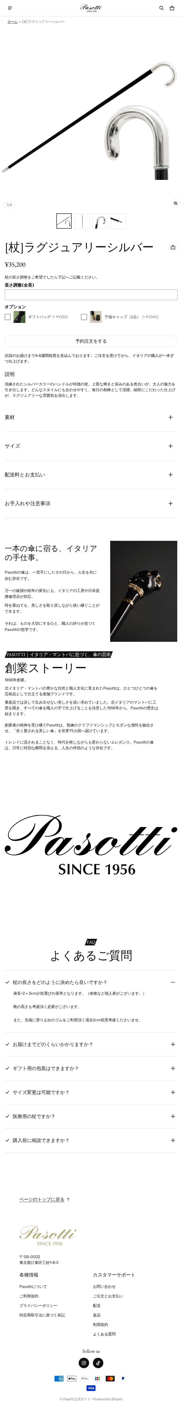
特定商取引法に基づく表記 (42, 1315)
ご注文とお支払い (108, 1296)
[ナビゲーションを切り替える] (10, 8)
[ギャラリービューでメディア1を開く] (64, 221)
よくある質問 (104, 1334)
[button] (161, 8)
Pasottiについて (33, 1286)
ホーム (13, 22)
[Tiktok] (98, 1363)
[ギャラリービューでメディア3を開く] (100, 221)
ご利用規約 (28, 1296)
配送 (96, 1305)
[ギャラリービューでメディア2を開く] (82, 221)
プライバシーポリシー (38, 1305)
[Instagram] (84, 1363)
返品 (96, 1315)
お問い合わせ (104, 1286)
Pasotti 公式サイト (77, 1399)
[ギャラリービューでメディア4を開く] (118, 221)
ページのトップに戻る (41, 1199)
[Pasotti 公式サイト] (91, 8)
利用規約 (100, 1324)
